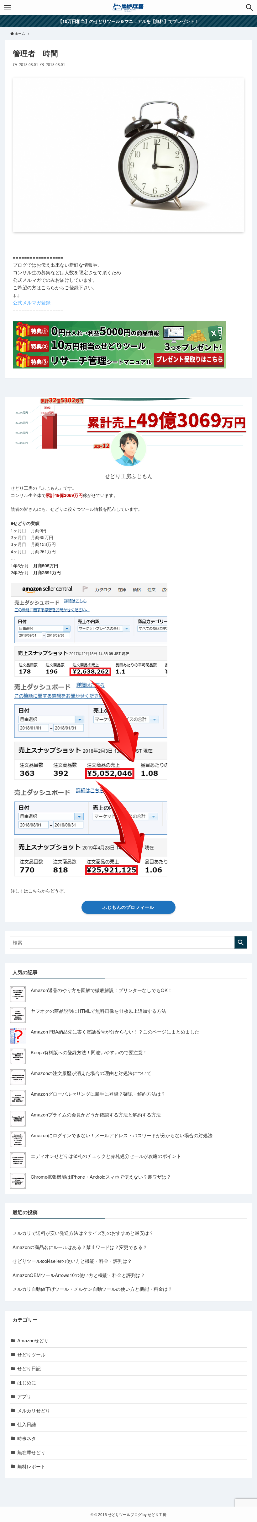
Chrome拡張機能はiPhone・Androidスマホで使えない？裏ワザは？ (101, 1176)
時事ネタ (26, 1438)
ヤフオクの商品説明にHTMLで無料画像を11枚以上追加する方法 (98, 1010)
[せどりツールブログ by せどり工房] (128, 7)
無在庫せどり (31, 1452)
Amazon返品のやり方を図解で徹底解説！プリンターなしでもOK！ (101, 990)
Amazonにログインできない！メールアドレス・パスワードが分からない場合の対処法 (121, 1135)
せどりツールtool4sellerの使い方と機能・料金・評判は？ (72, 1260)
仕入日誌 (26, 1424)
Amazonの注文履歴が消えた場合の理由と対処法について (91, 1073)
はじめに (26, 1382)
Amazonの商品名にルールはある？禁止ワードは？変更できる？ (80, 1247)
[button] (249, 7)
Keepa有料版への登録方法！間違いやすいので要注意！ (89, 1052)
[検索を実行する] (240, 942)
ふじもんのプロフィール (128, 907)
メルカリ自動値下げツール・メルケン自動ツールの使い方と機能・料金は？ (92, 1288)
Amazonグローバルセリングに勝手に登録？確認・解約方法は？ (98, 1093)
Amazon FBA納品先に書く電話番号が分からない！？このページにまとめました (115, 1031)
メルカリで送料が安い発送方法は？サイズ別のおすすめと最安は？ (83, 1233)
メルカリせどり (33, 1410)
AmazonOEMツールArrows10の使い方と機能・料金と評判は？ (79, 1275)
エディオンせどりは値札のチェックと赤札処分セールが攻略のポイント (106, 1156)
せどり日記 (29, 1368)
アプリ (24, 1396)
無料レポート (31, 1466)
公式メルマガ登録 (31, 302)
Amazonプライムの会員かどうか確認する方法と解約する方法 (96, 1114)
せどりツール (31, 1354)
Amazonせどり (33, 1340)
